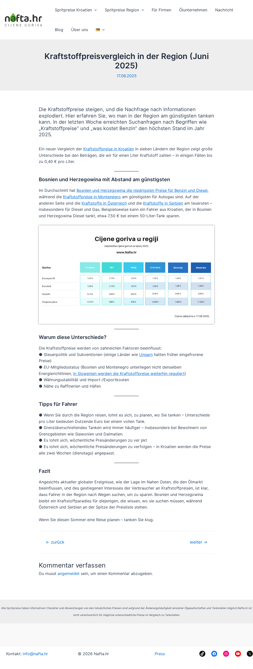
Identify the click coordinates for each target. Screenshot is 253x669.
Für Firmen (161, 9)
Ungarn (146, 354)
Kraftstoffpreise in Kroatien (108, 148)
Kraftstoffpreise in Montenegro (92, 196)
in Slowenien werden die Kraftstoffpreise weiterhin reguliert (129, 373)
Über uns (79, 29)
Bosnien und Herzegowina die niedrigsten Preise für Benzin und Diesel (142, 190)
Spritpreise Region (122, 9)
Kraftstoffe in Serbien (163, 203)
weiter (198, 542)
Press (160, 653)
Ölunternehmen (193, 9)
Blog (59, 29)
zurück (55, 542)
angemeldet (69, 573)
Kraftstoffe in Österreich (104, 203)
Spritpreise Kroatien (73, 9)
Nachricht (224, 9)
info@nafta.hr (35, 653)
